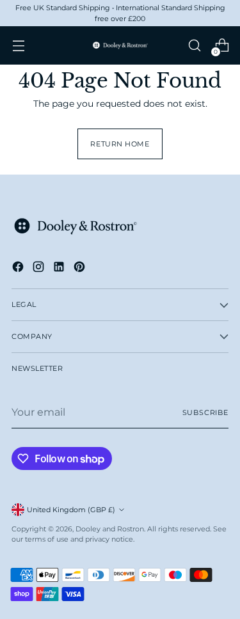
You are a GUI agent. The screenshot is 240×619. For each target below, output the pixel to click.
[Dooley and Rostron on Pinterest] (80, 268)
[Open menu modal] (18, 46)
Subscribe (205, 412)
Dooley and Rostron (110, 528)
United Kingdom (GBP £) (71, 509)
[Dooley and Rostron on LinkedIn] (60, 268)
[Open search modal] (194, 46)
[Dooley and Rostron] (120, 45)
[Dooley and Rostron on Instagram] (39, 268)
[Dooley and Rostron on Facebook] (19, 268)
